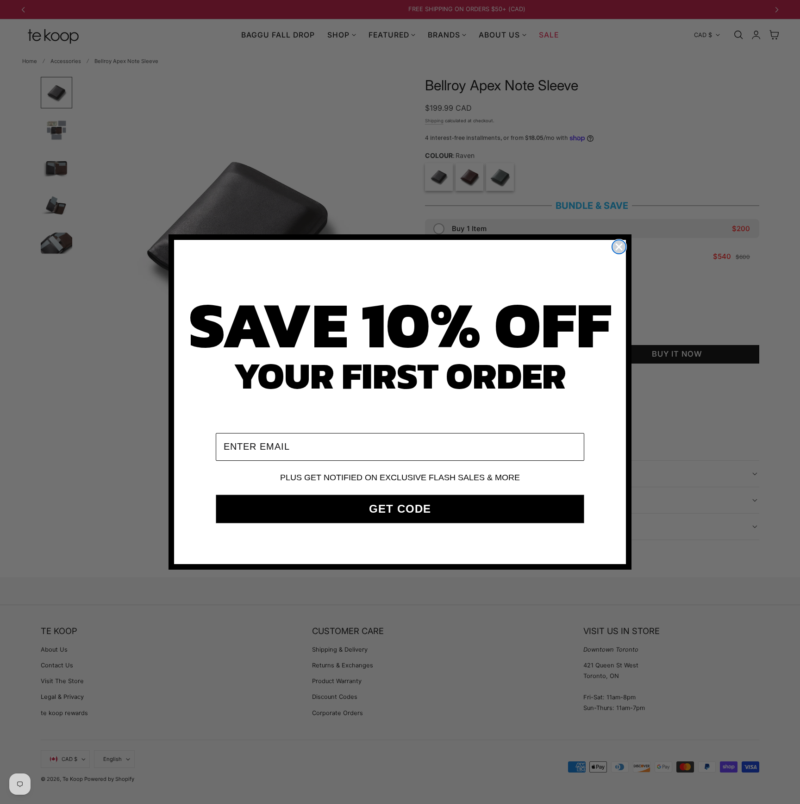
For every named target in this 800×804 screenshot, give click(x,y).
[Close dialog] (619, 247)
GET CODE (400, 508)
